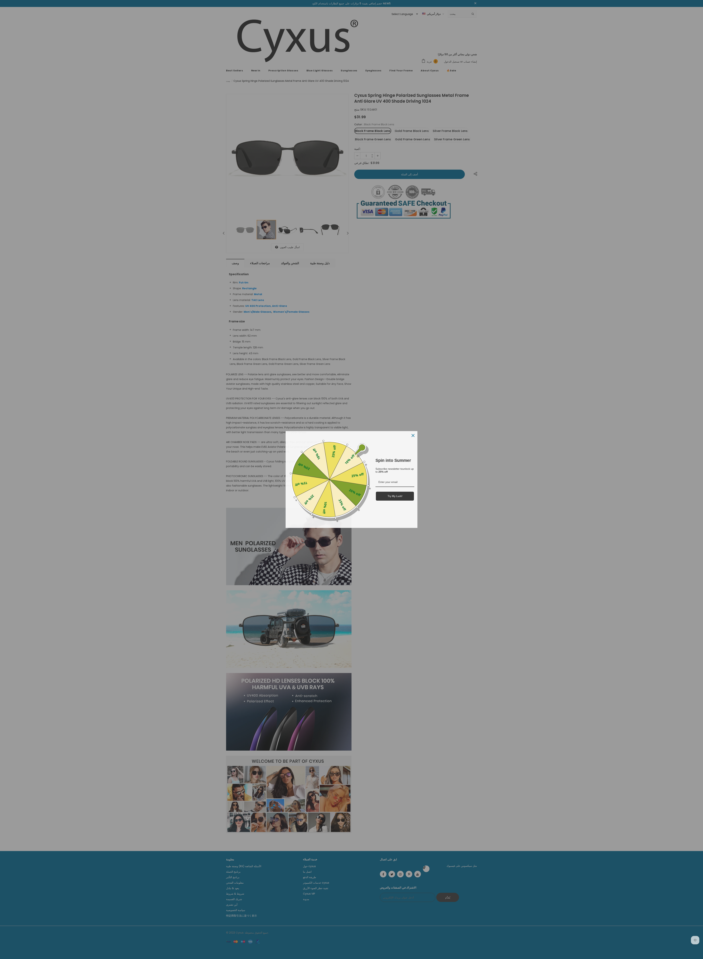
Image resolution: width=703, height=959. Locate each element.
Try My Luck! (395, 496)
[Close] (413, 435)
